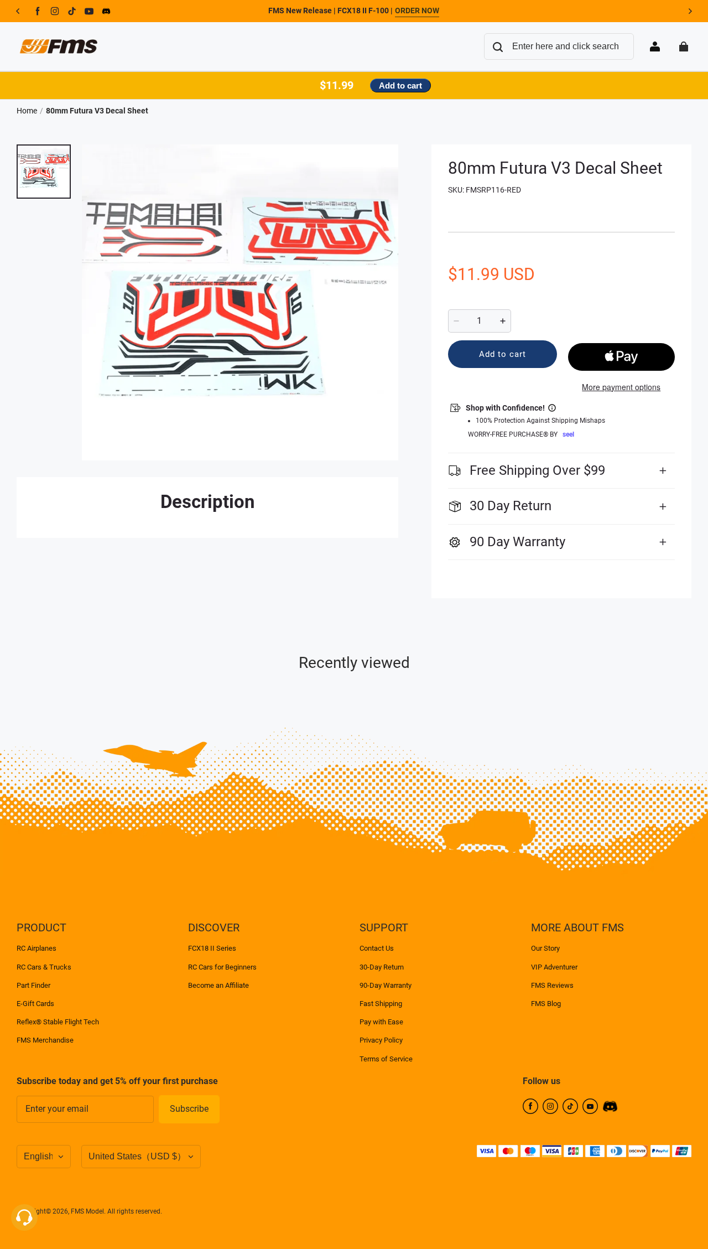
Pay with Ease (381, 1022)
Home (27, 110)
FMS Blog (546, 1003)
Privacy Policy (381, 1040)
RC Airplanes (36, 948)
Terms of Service (386, 1059)
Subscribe (189, 1108)
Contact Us (377, 948)
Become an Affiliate (218, 985)
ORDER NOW (417, 10)
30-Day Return (382, 967)
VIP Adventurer (554, 967)
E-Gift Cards (35, 1003)
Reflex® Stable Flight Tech (58, 1022)
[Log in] (655, 46)
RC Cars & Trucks (44, 967)
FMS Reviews (552, 985)
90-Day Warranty (386, 985)
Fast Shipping (381, 1003)
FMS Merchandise (45, 1040)
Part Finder (33, 985)
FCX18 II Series (212, 948)
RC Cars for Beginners (222, 967)
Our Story (545, 948)
